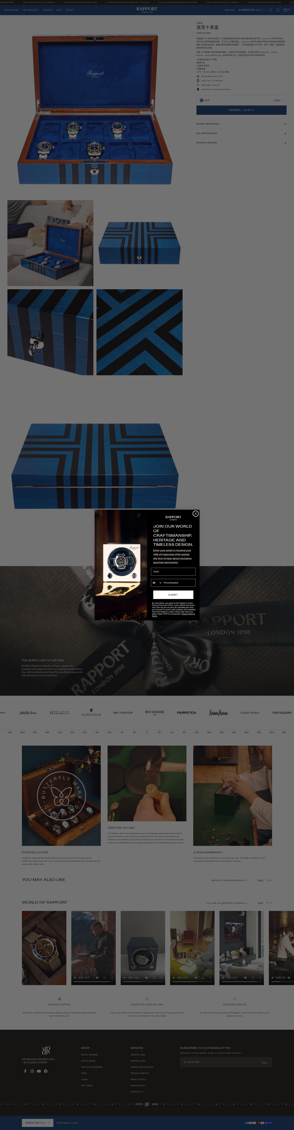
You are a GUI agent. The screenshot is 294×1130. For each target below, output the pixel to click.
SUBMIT (173, 595)
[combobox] (156, 582)
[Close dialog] (195, 513)
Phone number (158, 577)
